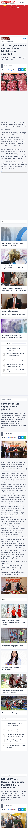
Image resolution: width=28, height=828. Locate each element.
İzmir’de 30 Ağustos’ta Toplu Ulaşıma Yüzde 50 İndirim (14, 6)
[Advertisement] (14, 22)
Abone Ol (4, 69)
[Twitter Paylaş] (22, 69)
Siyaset (10, 775)
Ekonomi (10, 41)
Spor (9, 399)
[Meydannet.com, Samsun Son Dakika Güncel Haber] (8, 2)
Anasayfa (4, 41)
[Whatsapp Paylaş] (25, 69)
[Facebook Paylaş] (19, 69)
